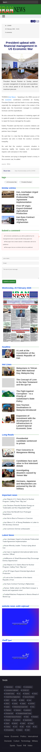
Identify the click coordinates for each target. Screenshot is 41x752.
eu (19, 693)
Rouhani (35, 716)
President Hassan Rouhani (13, 716)
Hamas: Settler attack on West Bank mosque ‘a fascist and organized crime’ (20, 589)
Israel (15, 703)
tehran (15, 723)
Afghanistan (9, 687)
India (14, 700)
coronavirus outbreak (12, 690)
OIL (33, 707)
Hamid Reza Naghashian (13, 697)
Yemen (20, 730)
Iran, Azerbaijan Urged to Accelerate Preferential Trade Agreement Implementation (27, 197)
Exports (27, 693)
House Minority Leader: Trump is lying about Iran (19, 547)
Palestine (17, 710)
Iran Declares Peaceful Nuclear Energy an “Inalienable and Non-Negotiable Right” (18, 507)
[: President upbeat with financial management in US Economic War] (37, 21)
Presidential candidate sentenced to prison (26, 441)
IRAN (22, 700)
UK (22, 726)
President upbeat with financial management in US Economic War (20, 46)
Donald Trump (10, 693)
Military (35, 741)
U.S (16, 726)
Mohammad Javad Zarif (20, 707)
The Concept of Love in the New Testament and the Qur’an (26, 382)
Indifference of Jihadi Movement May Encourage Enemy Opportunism (21, 559)
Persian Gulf (9, 713)
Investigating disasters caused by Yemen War (26, 473)
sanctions (17, 720)
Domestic (8, 741)
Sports (12, 746)
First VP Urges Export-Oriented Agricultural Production (19, 572)
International (33, 736)
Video (30, 746)
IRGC (7, 703)
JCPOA (32, 703)
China (18, 687)
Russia (8, 720)
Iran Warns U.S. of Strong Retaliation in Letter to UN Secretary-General (21, 523)
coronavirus (28, 687)
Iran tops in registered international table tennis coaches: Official (20, 553)
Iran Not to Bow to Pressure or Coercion (18, 518)
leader (7, 707)
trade (23, 723)
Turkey (8, 726)
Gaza (35, 693)
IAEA (7, 700)
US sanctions (9, 730)
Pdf (24, 746)
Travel (19, 746)
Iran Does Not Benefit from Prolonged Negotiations (17, 513)
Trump (31, 723)
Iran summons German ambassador (16, 529)
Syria (7, 723)
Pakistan (8, 710)
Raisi (27, 716)
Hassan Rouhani (29, 697)
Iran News (12, 97)
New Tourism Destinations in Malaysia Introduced (26, 407)
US (35, 726)
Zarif (28, 730)
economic (8, 100)
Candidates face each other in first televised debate (27, 463)
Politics (23, 736)
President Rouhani (26, 182)
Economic (15, 736)
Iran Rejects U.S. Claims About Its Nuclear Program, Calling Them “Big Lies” (18, 500)
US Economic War (11, 182)
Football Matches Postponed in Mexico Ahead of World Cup (21, 595)
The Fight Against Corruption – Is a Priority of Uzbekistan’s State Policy (25, 396)
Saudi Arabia (28, 720)
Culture (16, 741)
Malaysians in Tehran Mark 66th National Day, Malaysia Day (26, 370)
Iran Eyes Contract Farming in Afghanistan (25, 219)
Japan (23, 703)
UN (29, 726)
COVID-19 (25, 690)
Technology (25, 741)
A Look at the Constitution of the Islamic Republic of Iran (17, 579)
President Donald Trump (24, 713)
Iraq (30, 700)
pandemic (28, 710)
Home (6, 736)
